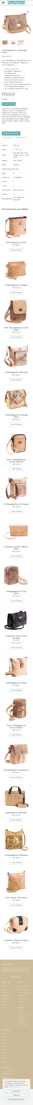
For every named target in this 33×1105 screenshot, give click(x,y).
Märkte (4, 1005)
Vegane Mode (24, 119)
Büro (3, 1058)
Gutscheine (21, 999)
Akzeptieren (16, 1091)
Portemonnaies (7, 1043)
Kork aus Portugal (24, 986)
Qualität (4, 989)
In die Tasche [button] (16, 250)
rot (23, 155)
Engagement (6, 995)
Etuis (3, 1040)
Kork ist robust (23, 1025)
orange (15, 155)
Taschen (12, 110)
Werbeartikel (22, 1002)
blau (14, 153)
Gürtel (4, 1046)
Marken (4, 992)
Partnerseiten (6, 999)
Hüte (3, 1049)
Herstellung (21, 989)
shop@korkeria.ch (8, 1074)
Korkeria (23, 115)
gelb (18, 153)
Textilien (19, 160)
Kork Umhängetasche (13, 115)
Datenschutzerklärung (14, 1087)
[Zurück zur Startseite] (16, 2)
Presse (4, 1002)
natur (26, 153)
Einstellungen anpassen (16, 1099)
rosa (20, 155)
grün (22, 153)
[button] (3, 2)
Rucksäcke (5, 1037)
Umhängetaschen (20, 110)
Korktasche (12, 117)
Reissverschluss (18, 190)
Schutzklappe (17, 177)
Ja (13, 173)
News (4, 1008)
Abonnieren (16, 976)
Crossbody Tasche (17, 112)
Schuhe (4, 1055)
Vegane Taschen (18, 121)
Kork (14, 160)
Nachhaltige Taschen (12, 119)
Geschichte (5, 986)
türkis (27, 155)
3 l (14, 194)
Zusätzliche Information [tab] (11, 133)
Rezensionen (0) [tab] (21, 137)
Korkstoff (5, 117)
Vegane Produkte (7, 121)
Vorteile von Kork (23, 992)
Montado (19, 117)
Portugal (16, 169)
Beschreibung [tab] (8, 137)
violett (15, 157)
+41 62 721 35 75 (7, 1071)
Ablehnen (16, 1095)
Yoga (3, 1052)
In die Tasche (8, 104)
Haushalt (5, 1062)
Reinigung (21, 995)
